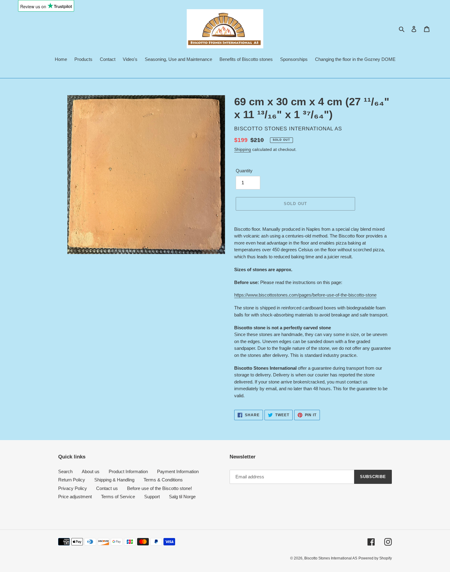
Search (65, 471)
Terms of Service (118, 496)
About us (90, 471)
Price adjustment (75, 496)
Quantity (244, 170)
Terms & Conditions (163, 479)
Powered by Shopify (375, 558)
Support (152, 496)
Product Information (128, 471)
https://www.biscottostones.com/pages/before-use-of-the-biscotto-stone (305, 294)
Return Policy (71, 479)
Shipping (242, 149)
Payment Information (178, 471)
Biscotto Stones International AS (330, 558)
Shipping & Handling (114, 479)
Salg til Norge (182, 496)
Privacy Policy (72, 488)
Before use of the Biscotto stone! (159, 488)
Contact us (107, 488)
